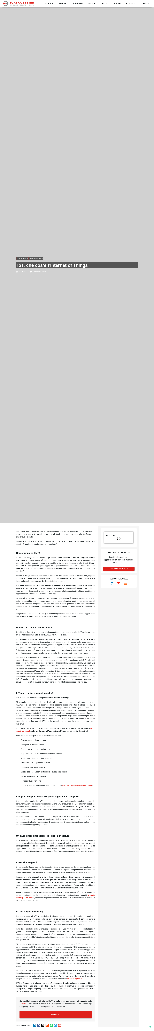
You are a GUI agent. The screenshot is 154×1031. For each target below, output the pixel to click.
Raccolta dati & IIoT (36, 258)
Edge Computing (74, 979)
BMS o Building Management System (77, 785)
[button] (34, 1025)
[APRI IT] (148, 3)
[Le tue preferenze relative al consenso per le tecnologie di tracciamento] (150, 1027)
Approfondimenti (22, 258)
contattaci (24, 1004)
